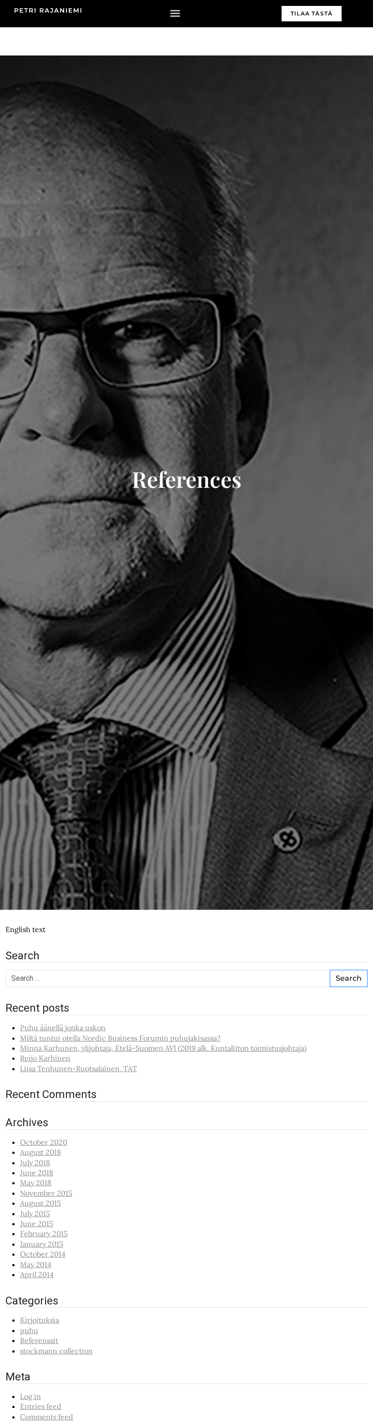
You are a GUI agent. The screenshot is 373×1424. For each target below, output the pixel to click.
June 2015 (36, 1223)
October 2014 (43, 1254)
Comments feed (46, 1416)
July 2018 (35, 1162)
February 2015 (44, 1233)
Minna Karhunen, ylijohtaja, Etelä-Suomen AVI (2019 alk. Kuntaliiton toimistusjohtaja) (163, 1048)
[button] (175, 13)
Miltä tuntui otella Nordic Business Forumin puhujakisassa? (120, 1038)
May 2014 (35, 1264)
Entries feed (40, 1406)
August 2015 (40, 1203)
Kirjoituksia (39, 1319)
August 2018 (40, 1152)
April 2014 (37, 1274)
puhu (29, 1330)
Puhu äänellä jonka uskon (63, 1027)
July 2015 (35, 1213)
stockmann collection (56, 1350)
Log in (30, 1396)
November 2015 (46, 1193)
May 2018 (35, 1182)
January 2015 (41, 1244)
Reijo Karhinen (45, 1058)
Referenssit (39, 1340)
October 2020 (43, 1142)
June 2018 (36, 1172)
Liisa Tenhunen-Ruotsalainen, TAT (78, 1068)
